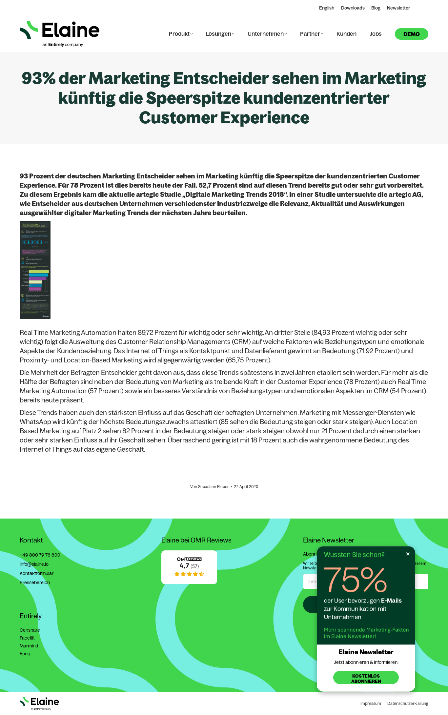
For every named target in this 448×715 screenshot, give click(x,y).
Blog (375, 8)
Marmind (29, 646)
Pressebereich (35, 582)
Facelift (27, 638)
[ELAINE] (189, 582)
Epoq (25, 654)
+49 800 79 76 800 (40, 555)
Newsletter (398, 8)
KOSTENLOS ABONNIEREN (366, 678)
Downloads (353, 8)
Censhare (30, 630)
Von (209, 486)
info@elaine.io (34, 564)
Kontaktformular (36, 573)
